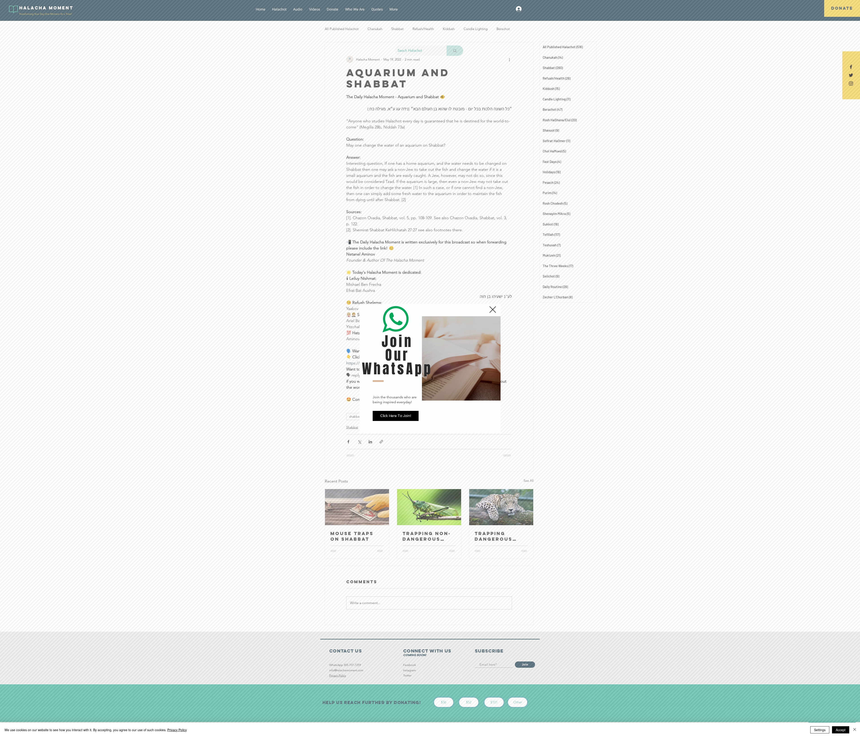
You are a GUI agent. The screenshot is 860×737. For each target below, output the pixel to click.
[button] (492, 309)
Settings (820, 730)
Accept (840, 730)
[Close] (854, 729)
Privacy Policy (177, 730)
